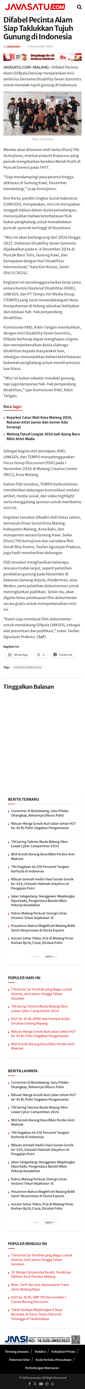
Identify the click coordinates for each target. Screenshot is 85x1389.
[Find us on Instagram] (47, 1384)
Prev (35, 956)
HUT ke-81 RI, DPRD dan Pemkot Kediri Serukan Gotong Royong (40, 1021)
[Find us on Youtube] (41, 1384)
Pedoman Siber (19, 1360)
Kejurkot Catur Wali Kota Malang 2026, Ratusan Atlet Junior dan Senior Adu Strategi (39, 422)
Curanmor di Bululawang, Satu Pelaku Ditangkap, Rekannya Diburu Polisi (40, 813)
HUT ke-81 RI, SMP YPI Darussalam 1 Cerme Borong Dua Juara (38, 1299)
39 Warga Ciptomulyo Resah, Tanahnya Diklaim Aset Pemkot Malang (41, 1274)
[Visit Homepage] (34, 6)
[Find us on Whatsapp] (52, 1384)
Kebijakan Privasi (63, 1352)
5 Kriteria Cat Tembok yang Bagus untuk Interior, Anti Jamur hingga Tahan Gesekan (41, 993)
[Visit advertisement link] (42, 57)
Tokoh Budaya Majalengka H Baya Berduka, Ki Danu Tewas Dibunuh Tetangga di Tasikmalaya (36, 1314)
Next (49, 956)
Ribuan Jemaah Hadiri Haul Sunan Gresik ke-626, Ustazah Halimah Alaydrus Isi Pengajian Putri (42, 883)
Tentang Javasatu (17, 1352)
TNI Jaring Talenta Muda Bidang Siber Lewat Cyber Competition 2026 (39, 844)
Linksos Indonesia (27, 667)
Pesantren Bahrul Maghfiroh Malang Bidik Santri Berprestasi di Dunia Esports (43, 928)
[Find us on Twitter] (35, 1384)
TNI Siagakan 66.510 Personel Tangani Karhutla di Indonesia (40, 869)
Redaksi (40, 1352)
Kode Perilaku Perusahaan (53, 1360)
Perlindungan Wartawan (42, 1368)
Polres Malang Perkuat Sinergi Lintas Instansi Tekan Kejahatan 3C (39, 915)
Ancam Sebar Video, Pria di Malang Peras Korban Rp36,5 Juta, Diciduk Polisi (42, 940)
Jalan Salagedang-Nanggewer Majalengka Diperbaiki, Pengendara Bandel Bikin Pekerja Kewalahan (43, 900)
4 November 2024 (40, 46)
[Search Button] (79, 7)
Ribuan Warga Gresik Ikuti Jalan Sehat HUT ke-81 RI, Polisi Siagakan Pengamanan (43, 826)
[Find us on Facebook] (30, 1384)
